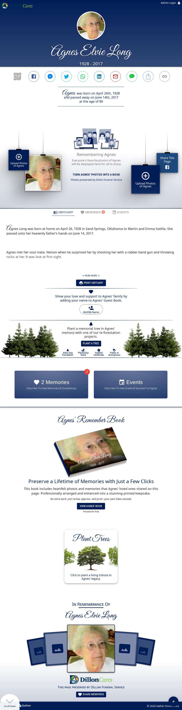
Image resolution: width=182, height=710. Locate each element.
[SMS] (132, 76)
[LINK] (164, 76)
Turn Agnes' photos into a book (96, 174)
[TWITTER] (66, 76)
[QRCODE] (17, 76)
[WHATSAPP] (82, 76)
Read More (91, 275)
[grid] (91, 163)
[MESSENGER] (50, 76)
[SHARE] (148, 76)
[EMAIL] (115, 76)
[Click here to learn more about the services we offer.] (91, 680)
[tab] (63, 212)
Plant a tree (91, 343)
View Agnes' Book (91, 506)
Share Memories (93, 694)
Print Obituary (93, 282)
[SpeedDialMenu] (173, 701)
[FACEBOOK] (33, 76)
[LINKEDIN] (99, 76)
